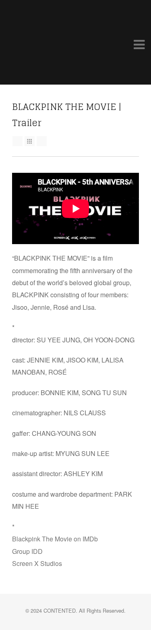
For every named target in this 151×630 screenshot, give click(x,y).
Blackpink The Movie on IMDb (55, 538)
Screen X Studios (37, 563)
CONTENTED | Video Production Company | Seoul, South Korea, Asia (36, 42)
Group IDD (27, 551)
